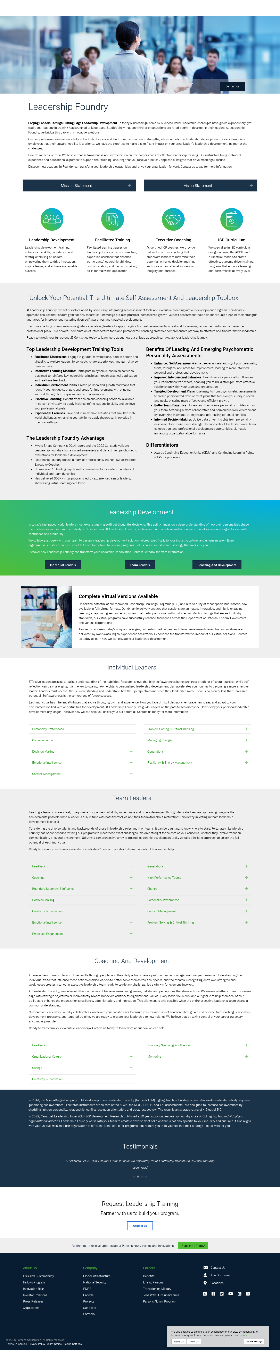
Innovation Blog (33, 1289)
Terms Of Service (16, 1344)
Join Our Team (220, 1275)
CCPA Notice (54, 1344)
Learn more (240, 1335)
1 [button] (134, 1177)
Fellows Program (34, 1282)
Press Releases (33, 1301)
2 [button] (138, 1177)
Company (90, 1267)
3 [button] (142, 1177)
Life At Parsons (153, 1282)
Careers (149, 1267)
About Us (30, 1267)
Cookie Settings (73, 1344)
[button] (130, 186)
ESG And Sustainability (38, 1276)
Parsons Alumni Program (159, 1301)
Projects (88, 1301)
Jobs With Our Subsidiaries (161, 1295)
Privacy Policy (37, 1344)
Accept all (179, 1341)
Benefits (148, 1276)
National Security (94, 1282)
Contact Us (232, 86)
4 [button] (146, 1177)
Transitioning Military (157, 1289)
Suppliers (89, 1308)
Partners (88, 1314)
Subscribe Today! (193, 1246)
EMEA (87, 1289)
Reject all (194, 1341)
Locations (216, 1283)
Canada (88, 1295)
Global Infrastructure (96, 1276)
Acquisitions (31, 1308)
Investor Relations (35, 1295)
